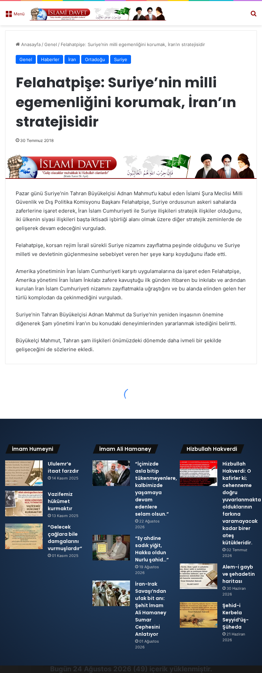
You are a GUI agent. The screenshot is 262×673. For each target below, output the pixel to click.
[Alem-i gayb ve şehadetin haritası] (198, 576)
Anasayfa (30, 44)
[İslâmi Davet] (98, 13)
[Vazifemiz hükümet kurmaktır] (24, 503)
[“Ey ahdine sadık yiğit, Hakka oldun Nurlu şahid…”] (111, 547)
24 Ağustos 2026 (102, 669)
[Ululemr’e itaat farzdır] (24, 473)
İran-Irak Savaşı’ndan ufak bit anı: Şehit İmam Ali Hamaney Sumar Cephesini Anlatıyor (150, 609)
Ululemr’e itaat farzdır (63, 467)
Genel (50, 44)
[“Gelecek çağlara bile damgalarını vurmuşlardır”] (24, 536)
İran (72, 59)
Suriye (120, 59)
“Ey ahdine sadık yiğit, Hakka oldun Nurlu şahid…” (152, 549)
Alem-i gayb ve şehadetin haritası (238, 574)
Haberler (50, 59)
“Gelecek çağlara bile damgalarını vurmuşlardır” (65, 538)
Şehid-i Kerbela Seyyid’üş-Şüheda (235, 616)
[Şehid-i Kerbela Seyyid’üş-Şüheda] (198, 615)
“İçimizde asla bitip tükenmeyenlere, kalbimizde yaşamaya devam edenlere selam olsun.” (156, 488)
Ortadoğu (95, 59)
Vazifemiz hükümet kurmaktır (60, 501)
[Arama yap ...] (253, 16)
